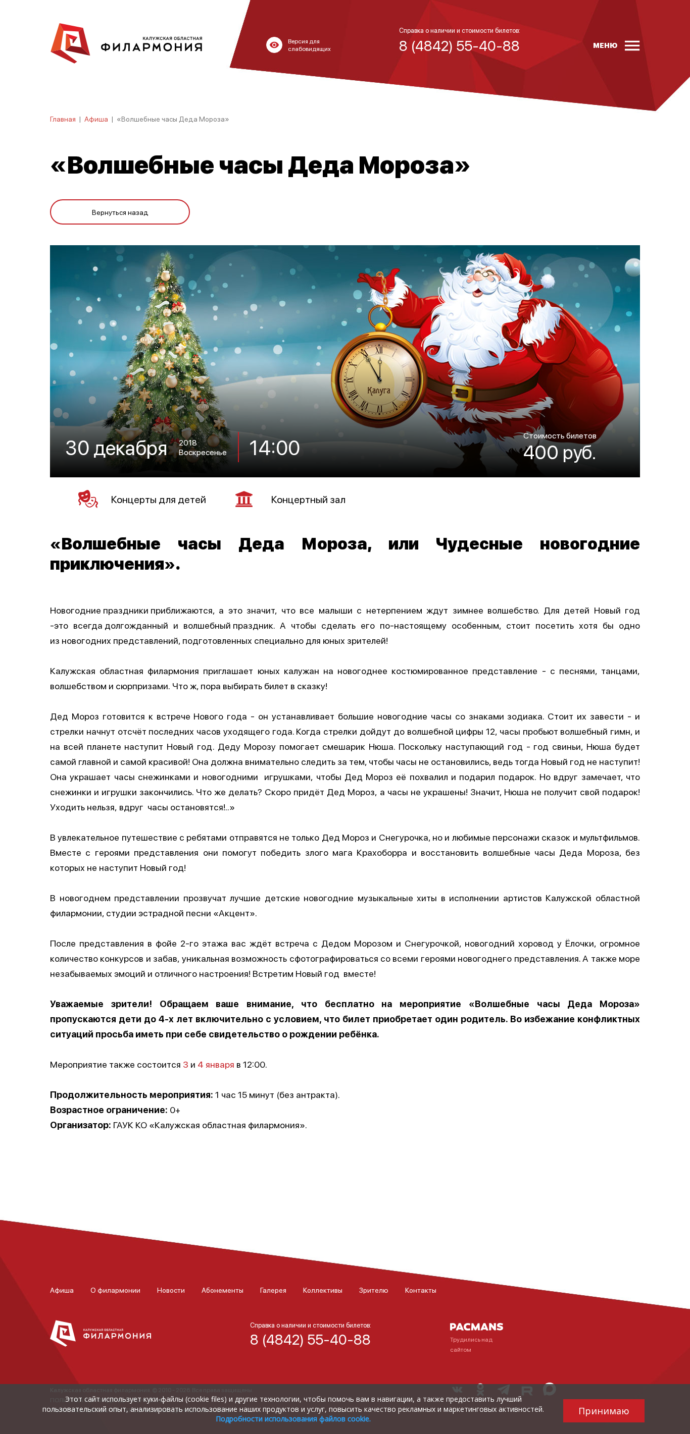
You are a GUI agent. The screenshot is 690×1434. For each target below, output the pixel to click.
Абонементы (222, 1289)
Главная (63, 118)
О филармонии (115, 1289)
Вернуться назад (120, 211)
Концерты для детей (158, 499)
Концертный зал (308, 499)
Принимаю (603, 1411)
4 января (216, 1064)
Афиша (96, 118)
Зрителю (373, 1289)
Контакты (420, 1289)
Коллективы (322, 1289)
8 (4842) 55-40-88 (310, 1339)
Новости (171, 1289)
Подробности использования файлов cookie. (293, 1418)
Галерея (273, 1289)
